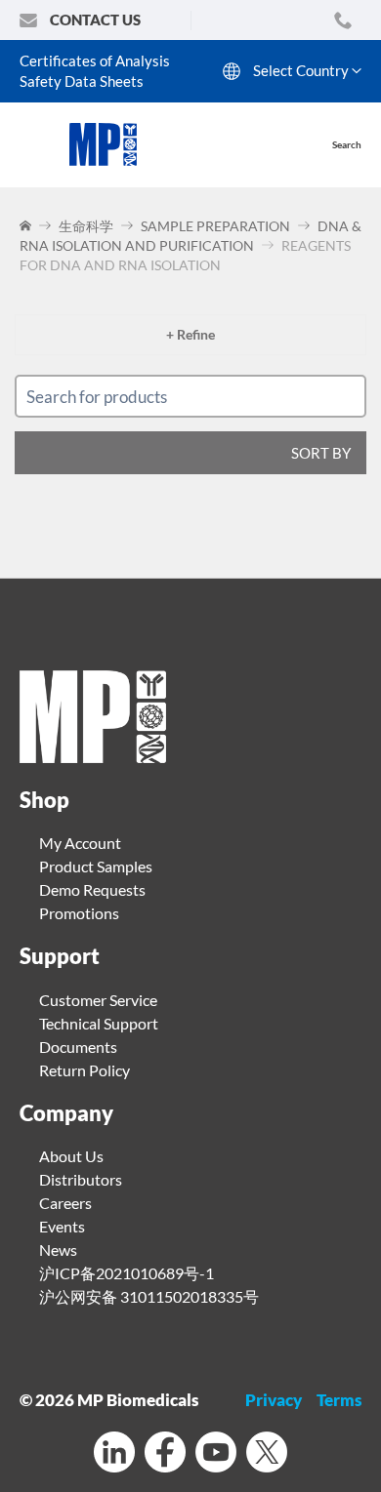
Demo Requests (92, 889)
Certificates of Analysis (95, 60)
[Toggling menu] (35, 145)
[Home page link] (93, 756)
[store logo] (113, 145)
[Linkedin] (114, 1454)
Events (62, 1226)
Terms (339, 1400)
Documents (78, 1046)
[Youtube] (215, 1454)
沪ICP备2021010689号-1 (126, 1273)
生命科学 (86, 226)
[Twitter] (266, 1454)
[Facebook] (165, 1454)
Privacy (273, 1400)
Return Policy (84, 1070)
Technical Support (98, 1023)
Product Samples (95, 866)
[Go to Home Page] (27, 226)
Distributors (80, 1179)
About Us (71, 1156)
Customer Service (98, 999)
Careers (65, 1202)
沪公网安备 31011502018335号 (149, 1296)
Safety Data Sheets (82, 81)
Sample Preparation (215, 226)
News (58, 1249)
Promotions (79, 913)
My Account (80, 842)
